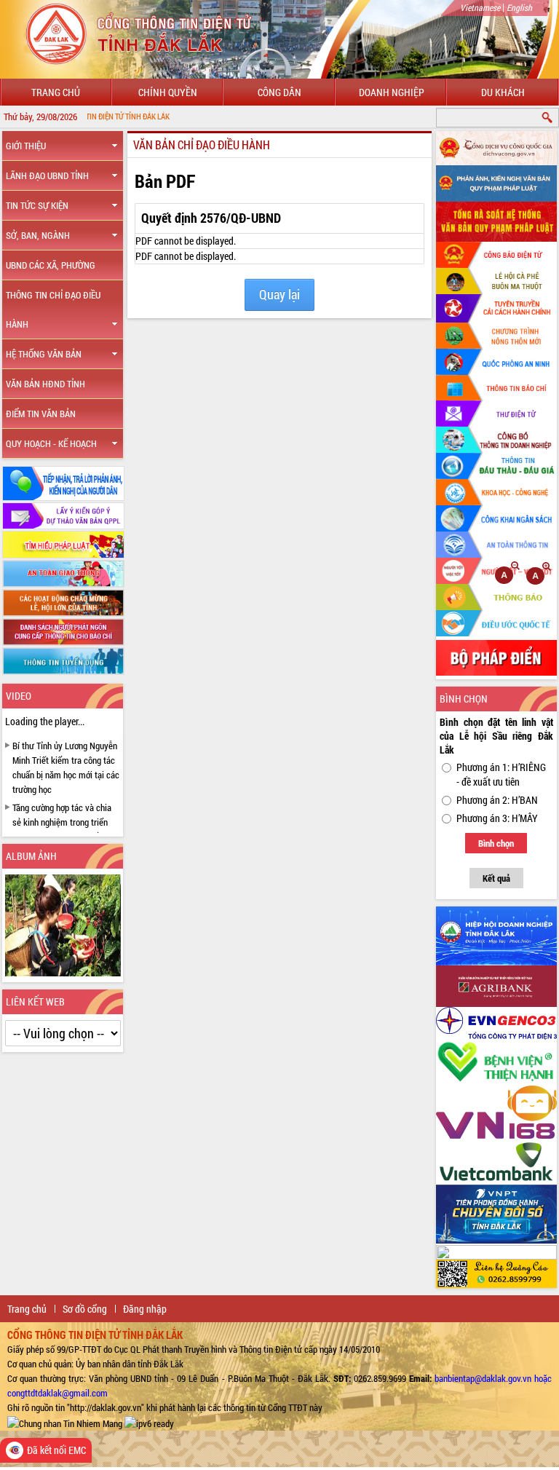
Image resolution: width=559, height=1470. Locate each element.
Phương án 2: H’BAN (497, 800)
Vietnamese (480, 7)
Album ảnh (31, 856)
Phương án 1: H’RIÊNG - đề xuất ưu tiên (501, 774)
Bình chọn (496, 843)
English (519, 7)
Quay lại (279, 294)
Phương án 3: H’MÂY (497, 818)
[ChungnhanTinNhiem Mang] (64, 1421)
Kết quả (496, 878)
